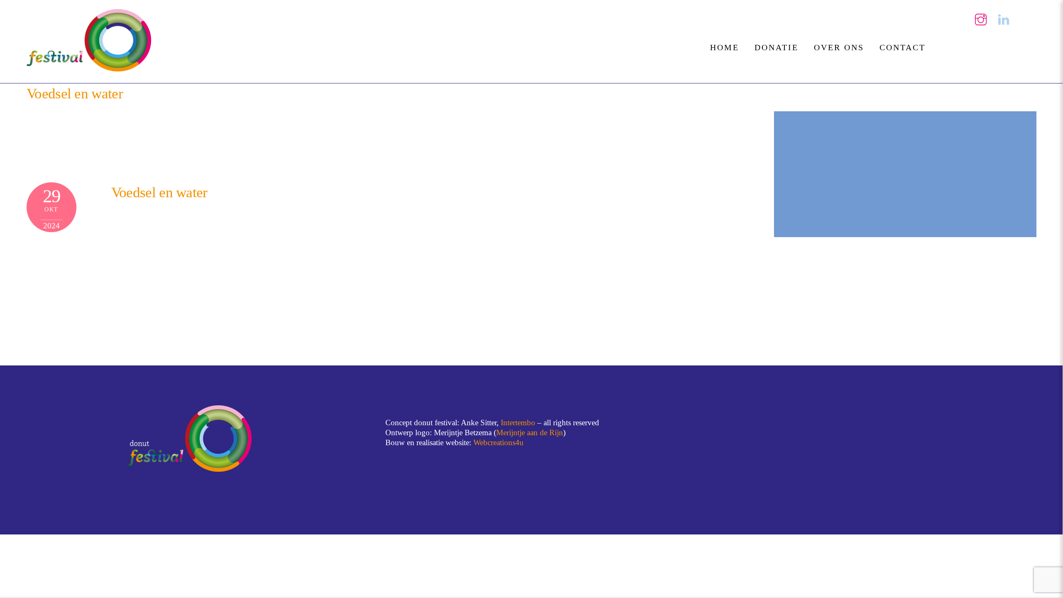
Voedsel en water (75, 94)
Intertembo (518, 422)
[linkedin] (1004, 19)
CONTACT (902, 47)
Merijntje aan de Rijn (529, 432)
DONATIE (776, 47)
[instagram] (981, 19)
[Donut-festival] (89, 67)
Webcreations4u (498, 442)
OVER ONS (839, 47)
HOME (724, 47)
